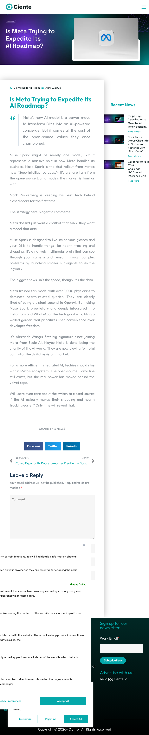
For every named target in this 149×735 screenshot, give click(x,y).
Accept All (76, 719)
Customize (25, 719)
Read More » (134, 131)
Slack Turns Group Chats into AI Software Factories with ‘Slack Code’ (138, 144)
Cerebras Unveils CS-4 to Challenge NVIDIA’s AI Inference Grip (138, 169)
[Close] (84, 545)
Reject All (50, 719)
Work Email (110, 638)
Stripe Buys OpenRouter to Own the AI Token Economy (137, 121)
